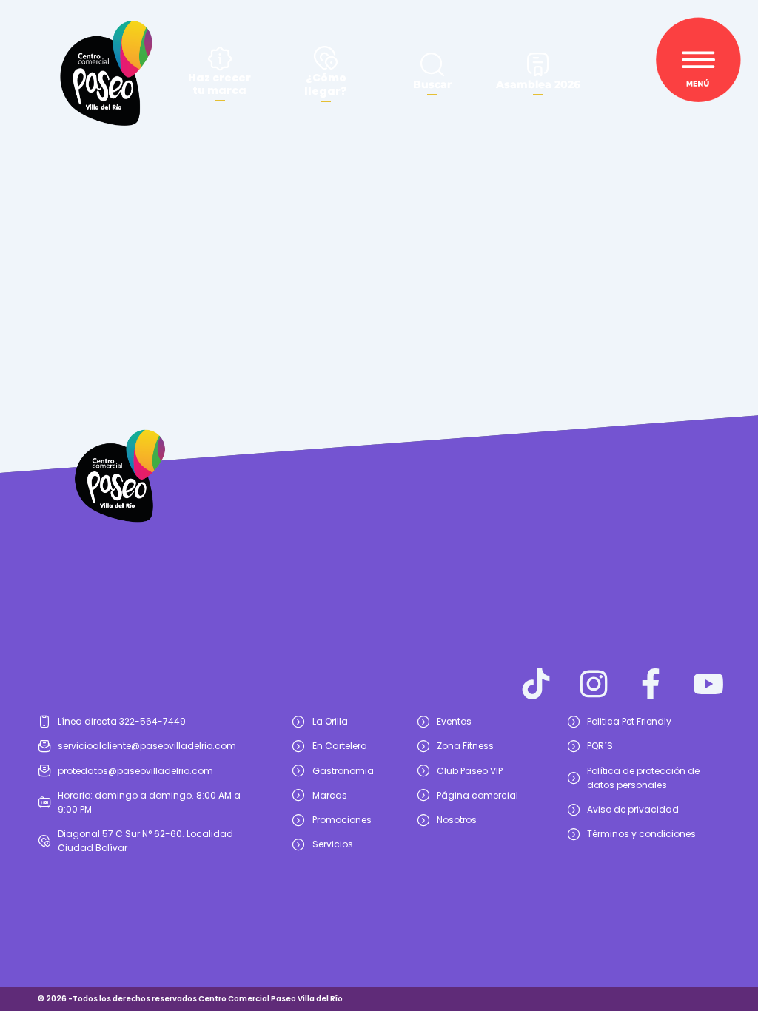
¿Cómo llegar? (325, 84)
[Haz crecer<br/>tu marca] (220, 58)
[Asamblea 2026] (538, 64)
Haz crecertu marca (219, 84)
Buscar (432, 84)
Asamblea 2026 (538, 84)
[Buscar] (432, 64)
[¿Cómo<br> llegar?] (325, 57)
